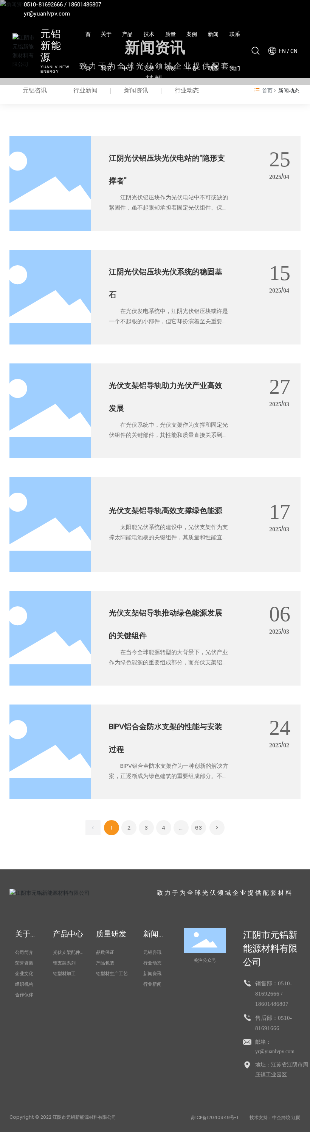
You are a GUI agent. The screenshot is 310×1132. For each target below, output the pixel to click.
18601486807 (84, 4)
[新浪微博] (248, 9)
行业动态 (187, 90)
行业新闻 (85, 90)
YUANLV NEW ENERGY (54, 69)
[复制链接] (294, 9)
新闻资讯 (136, 90)
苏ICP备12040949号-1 (214, 1117)
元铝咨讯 (35, 90)
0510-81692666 (43, 4)
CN (294, 51)
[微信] (260, 9)
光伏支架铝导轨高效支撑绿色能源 (165, 510)
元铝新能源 (51, 46)
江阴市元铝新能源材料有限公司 (270, 948)
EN (282, 51)
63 (198, 827)
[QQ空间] (282, 9)
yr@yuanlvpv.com (47, 13)
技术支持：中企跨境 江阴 (275, 1117)
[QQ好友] (271, 9)
